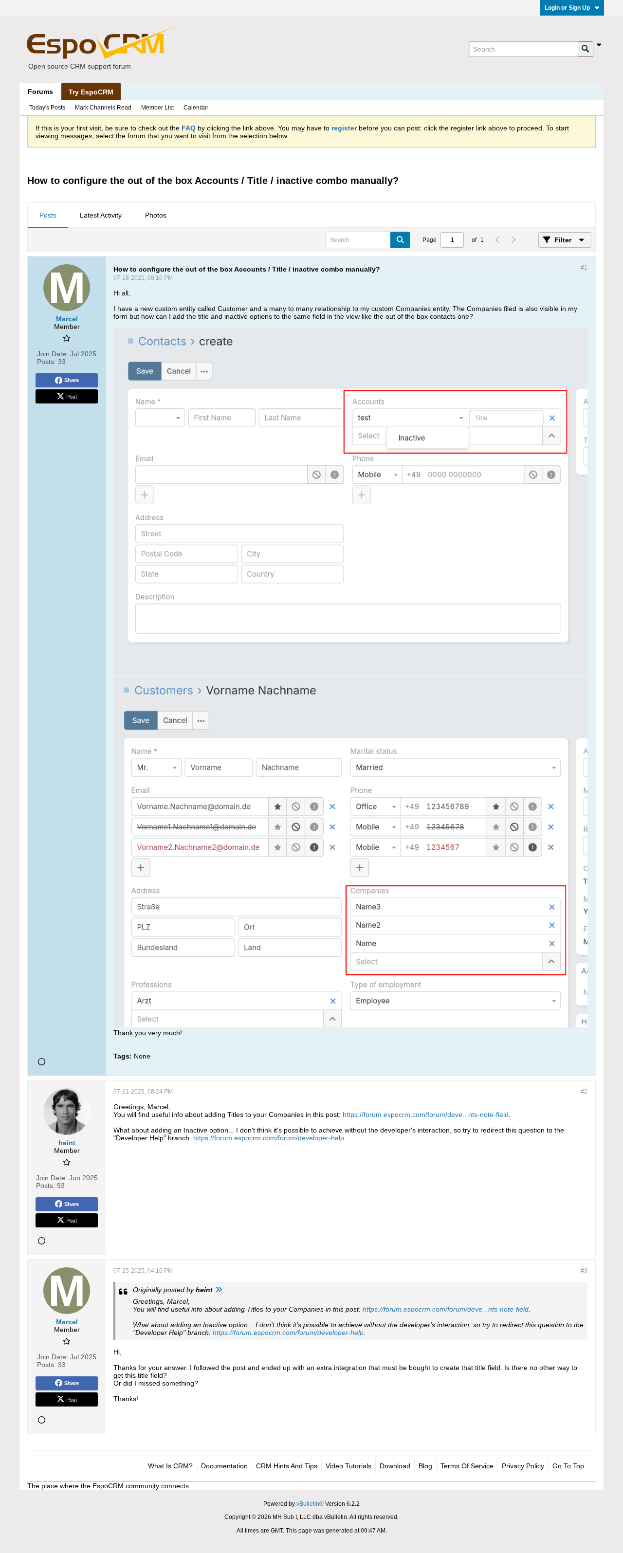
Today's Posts (47, 107)
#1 (584, 267)
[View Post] (218, 1290)
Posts (47, 215)
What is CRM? (170, 1466)
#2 (584, 1091)
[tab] (48, 215)
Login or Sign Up (567, 7)
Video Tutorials (348, 1466)
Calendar (195, 107)
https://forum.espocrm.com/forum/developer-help (268, 1138)
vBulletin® (310, 1503)
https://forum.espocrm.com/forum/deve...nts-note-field (426, 1114)
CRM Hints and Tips (286, 1466)
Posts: (46, 361)
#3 (584, 1270)
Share (71, 380)
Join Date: (52, 354)
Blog (425, 1466)
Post (71, 396)
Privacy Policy (523, 1466)
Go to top (568, 1466)
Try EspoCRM (91, 92)
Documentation (224, 1466)
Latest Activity (101, 215)
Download (395, 1466)
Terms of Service (467, 1466)
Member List (157, 107)
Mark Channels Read (103, 107)
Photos (155, 215)
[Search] (585, 49)
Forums (40, 91)
